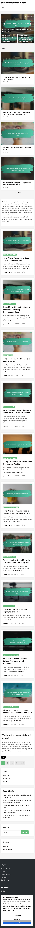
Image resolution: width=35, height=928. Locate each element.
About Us (6, 775)
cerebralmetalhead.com (13, 2)
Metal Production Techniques (10, 706)
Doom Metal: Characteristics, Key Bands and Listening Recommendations (17, 309)
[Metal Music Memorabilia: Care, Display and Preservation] (17, 24)
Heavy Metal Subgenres (9, 303)
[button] (25, 16)
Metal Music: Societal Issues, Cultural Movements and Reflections (15, 661)
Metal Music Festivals (8, 406)
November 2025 (8, 846)
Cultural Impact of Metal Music (11, 507)
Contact (5, 781)
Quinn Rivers (8, 272)
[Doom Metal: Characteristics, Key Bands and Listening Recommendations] (26, 38)
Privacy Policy (5, 868)
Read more (26, 268)
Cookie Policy (5, 880)
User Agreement (6, 874)
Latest (3, 48)
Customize (17, 915)
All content (6, 778)
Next (22, 763)
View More (17, 193)
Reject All (17, 919)
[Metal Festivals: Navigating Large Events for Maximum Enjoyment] (17, 168)
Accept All (17, 923)
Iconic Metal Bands (8, 355)
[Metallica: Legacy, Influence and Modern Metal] (17, 133)
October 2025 (7, 849)
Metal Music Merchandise (9, 254)
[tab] (3, 48)
